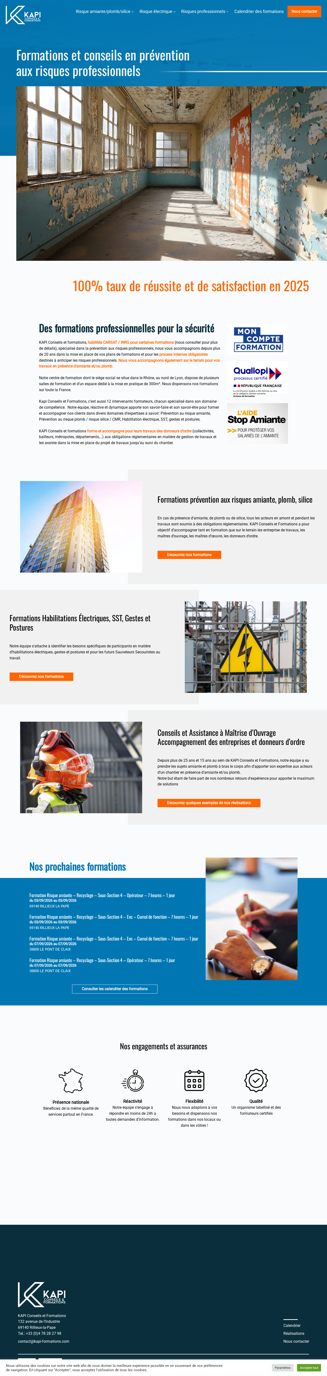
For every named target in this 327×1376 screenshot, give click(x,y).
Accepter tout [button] (309, 1368)
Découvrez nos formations (189, 554)
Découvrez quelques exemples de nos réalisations (209, 803)
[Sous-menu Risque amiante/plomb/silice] (132, 11)
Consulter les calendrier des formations (115, 989)
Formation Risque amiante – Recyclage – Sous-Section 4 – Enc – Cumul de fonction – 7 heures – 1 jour (113, 916)
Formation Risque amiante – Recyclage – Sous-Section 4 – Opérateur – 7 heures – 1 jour (102, 895)
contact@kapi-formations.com (43, 1341)
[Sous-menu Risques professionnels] (227, 11)
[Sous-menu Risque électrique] (174, 11)
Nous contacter (304, 11)
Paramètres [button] (283, 1368)
